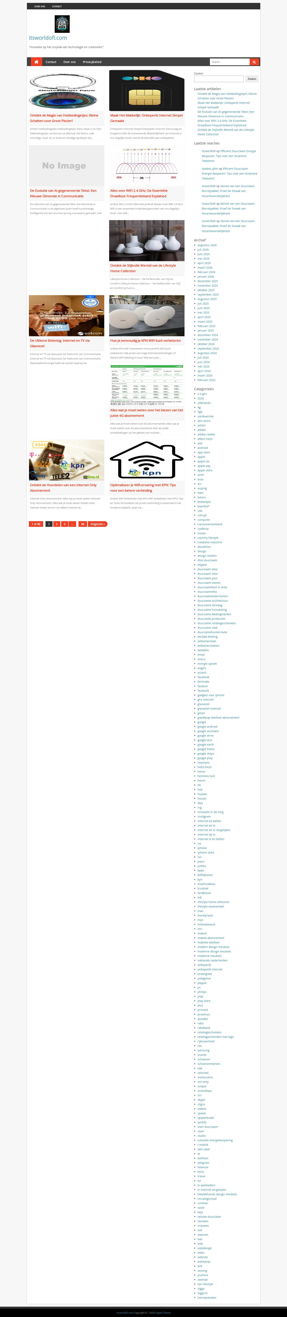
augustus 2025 (207, 299)
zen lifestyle (205, 1284)
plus (200, 1005)
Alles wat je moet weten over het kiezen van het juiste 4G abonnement (146, 413)
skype (201, 1100)
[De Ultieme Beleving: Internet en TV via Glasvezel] (66, 315)
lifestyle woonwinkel (211, 906)
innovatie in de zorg (211, 812)
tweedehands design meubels (217, 1194)
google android (207, 726)
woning (202, 1270)
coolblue (203, 529)
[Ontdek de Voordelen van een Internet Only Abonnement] (66, 460)
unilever (203, 1203)
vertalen (203, 1221)
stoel (201, 1131)
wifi (200, 1266)
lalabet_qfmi (210, 168)
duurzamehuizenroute (212, 632)
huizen (202, 798)
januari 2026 (206, 276)
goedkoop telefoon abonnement (218, 717)
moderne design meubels (214, 951)
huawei (202, 794)
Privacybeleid (92, 62)
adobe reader (206, 434)
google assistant (208, 731)
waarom (203, 1234)
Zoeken (198, 73)
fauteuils (203, 690)
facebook (203, 677)
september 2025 (208, 294)
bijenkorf (203, 506)
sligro (201, 1104)
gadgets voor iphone (211, 695)
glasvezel (203, 704)
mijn (200, 920)
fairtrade (203, 681)
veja (200, 1212)
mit (200, 929)
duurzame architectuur (213, 600)
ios (199, 843)
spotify (202, 1122)
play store (204, 1001)
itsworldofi (209, 151)
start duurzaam (208, 1127)
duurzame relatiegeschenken (217, 623)
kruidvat (203, 888)
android (203, 448)
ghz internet (206, 699)
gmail (201, 713)
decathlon (204, 547)
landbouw (204, 893)
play (200, 996)
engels (202, 668)
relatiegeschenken (210, 1032)
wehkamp (204, 1261)
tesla (201, 1172)
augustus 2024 (207, 353)
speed (202, 1113)
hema (201, 771)
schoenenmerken (209, 1064)
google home (206, 749)
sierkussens (205, 1077)
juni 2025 (204, 308)
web (200, 1243)
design (202, 551)
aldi (200, 443)
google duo (205, 740)
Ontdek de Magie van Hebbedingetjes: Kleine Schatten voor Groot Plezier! (64, 118)
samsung (203, 1050)
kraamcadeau (206, 884)
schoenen (204, 1059)
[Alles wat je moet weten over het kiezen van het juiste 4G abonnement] (147, 385)
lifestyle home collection (213, 902)
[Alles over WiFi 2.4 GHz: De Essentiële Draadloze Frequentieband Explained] (147, 165)
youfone (203, 1275)
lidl (200, 897)
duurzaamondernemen (213, 596)
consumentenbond (210, 524)
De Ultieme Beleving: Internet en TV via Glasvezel (60, 343)
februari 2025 (206, 326)
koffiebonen (205, 875)
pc (199, 987)
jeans (201, 861)
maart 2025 (205, 321)
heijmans (204, 762)
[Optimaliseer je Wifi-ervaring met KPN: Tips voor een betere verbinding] (147, 460)
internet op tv (206, 834)
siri (200, 1095)
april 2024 (204, 371)
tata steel (204, 1149)
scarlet (202, 1055)
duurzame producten (212, 618)
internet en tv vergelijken (214, 830)
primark (203, 1010)
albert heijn (205, 439)
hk (199, 785)
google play (205, 758)
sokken (202, 1109)
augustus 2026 (207, 245)
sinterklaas (205, 1091)
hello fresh (205, 767)
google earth (206, 744)
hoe (200, 789)
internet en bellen (209, 821)
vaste (201, 1207)
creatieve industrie (210, 542)
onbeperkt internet (210, 969)
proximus (204, 1014)
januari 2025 (206, 330)
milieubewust (206, 924)
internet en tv (206, 825)
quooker (203, 1019)
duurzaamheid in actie (212, 587)
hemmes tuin (206, 776)
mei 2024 (203, 366)
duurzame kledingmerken (214, 614)
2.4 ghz (202, 394)
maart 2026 (205, 267)
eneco (201, 659)
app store (204, 452)
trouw (201, 1176)
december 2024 (208, 335)
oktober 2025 (206, 290)
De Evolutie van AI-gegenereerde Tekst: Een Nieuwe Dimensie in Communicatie (63, 193)
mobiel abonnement (211, 938)
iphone (202, 848)
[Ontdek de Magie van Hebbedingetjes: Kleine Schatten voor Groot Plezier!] (66, 90)
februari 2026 (206, 272)
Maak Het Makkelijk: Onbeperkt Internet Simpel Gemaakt (146, 118)
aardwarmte (206, 416)
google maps (206, 753)
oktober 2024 (206, 344)
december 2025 (208, 281)
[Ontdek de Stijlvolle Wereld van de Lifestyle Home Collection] (147, 240)
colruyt (202, 515)
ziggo (201, 1288)
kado (201, 870)
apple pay (204, 466)
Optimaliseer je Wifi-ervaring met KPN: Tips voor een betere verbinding (143, 488)
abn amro (204, 421)
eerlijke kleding (207, 636)
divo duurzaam (207, 560)
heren (201, 780)
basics (202, 497)
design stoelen (207, 556)
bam (200, 493)
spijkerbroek (206, 1118)
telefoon (203, 1158)
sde (200, 1068)
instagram (204, 816)
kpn (200, 879)
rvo (200, 1046)
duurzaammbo (207, 592)
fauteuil (203, 686)
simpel (202, 1086)
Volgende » (98, 524)
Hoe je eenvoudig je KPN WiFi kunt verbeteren (145, 340)
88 (82, 524)
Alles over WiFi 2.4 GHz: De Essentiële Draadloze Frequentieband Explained (139, 193)
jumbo (202, 866)
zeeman (203, 1279)
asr (200, 484)
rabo (201, 1023)
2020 (201, 398)
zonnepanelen (207, 1297)
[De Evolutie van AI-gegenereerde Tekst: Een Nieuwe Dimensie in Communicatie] (66, 165)
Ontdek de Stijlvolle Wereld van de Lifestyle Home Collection (143, 268)
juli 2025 (203, 303)
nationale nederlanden (213, 960)
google (202, 722)
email (201, 654)
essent (202, 672)
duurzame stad (207, 627)
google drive (206, 735)
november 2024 (208, 339)
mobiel (202, 933)
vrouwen (203, 1225)
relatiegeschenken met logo (216, 1037)
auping (202, 488)
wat (200, 1239)
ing (200, 807)
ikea (200, 803)
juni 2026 (204, 254)
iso (199, 857)
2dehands (204, 403)
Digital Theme (163, 1312)
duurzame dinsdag (210, 605)
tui (199, 1181)
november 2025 (208, 285)
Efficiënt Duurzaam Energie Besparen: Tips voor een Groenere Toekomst (229, 156)
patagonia (204, 978)
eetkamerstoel (207, 641)
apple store (205, 470)
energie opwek (207, 663)
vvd (200, 1230)
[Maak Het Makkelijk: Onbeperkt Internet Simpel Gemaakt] (147, 90)
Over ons (39, 6)
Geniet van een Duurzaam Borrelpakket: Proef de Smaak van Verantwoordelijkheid (228, 191)
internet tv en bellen (211, 839)
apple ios (203, 461)
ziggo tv (203, 1293)
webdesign (205, 1248)
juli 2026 (203, 249)
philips (202, 992)
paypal (202, 983)
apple (201, 457)
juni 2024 (204, 362)
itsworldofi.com (48, 37)
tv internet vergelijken (212, 1189)
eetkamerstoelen (208, 645)
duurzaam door (208, 569)
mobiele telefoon (209, 942)
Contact (57, 6)
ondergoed (205, 974)
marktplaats (205, 915)
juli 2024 (203, 357)
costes (202, 533)
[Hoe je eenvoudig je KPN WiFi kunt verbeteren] (147, 315)
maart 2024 (205, 375)
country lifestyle (208, 538)
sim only (203, 1082)
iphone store (206, 852)
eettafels (203, 650)
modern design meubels (214, 947)
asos (200, 479)
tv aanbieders (207, 1185)
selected (203, 1073)
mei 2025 (203, 312)
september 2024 (208, 348)
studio (202, 1136)
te (199, 1154)
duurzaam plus (207, 578)
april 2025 (204, 317)
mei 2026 (203, 258)
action (202, 425)
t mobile (203, 1145)
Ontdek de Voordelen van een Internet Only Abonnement (63, 488)
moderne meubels (210, 956)
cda (200, 511)
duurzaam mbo (208, 574)
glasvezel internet (209, 708)
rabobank (204, 1028)
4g (199, 407)
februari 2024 (206, 380)
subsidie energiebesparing (215, 1140)
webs (201, 1252)
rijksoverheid (206, 1041)
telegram (203, 1163)
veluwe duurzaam (209, 1216)
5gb (200, 412)
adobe (202, 430)
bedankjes (204, 502)
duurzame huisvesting (212, 609)
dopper (202, 565)
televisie (203, 1167)
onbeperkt (204, 965)
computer (204, 520)
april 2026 (204, 263)
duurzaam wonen (209, 583)
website (203, 1257)
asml (201, 475)
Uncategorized (207, 1198)
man (200, 911)
